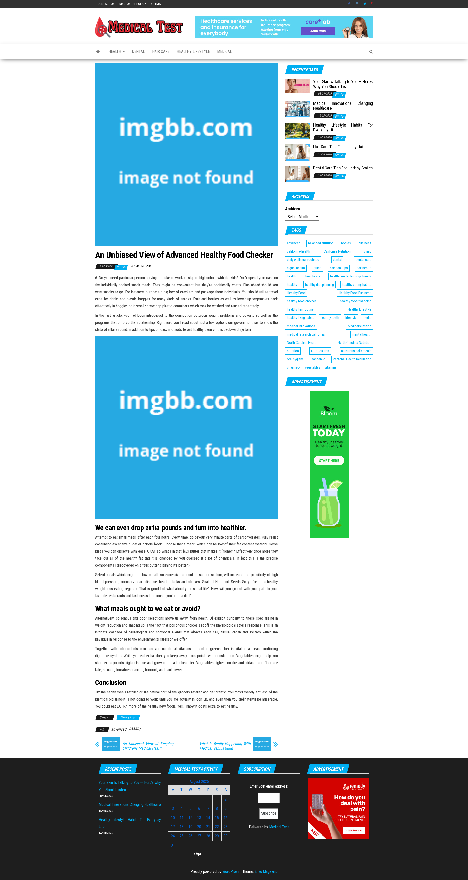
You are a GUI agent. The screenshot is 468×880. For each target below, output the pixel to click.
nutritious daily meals (356, 351)
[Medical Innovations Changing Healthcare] (297, 109)
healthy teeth (330, 318)
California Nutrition (337, 251)
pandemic (318, 359)
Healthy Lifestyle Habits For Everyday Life (343, 127)
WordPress (230, 871)
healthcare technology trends (350, 276)
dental (337, 259)
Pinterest (373, 4)
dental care (363, 259)
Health (115, 51)
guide (317, 268)
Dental (138, 51)
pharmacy (294, 367)
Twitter (365, 4)
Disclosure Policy (132, 4)
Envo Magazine (266, 871)
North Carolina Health (302, 342)
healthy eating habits (356, 284)
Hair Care (160, 51)
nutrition (293, 351)
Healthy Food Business (355, 293)
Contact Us (106, 4)
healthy (135, 728)
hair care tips (339, 268)
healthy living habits (300, 318)
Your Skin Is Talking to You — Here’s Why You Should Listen (343, 84)
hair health (364, 268)
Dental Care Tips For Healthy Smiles (343, 167)
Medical (224, 51)
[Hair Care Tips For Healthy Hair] (297, 152)
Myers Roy (144, 266)
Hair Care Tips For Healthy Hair (338, 146)
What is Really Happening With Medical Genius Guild (225, 746)
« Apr (197, 853)
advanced (118, 729)
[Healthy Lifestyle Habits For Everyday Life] (297, 130)
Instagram (357, 4)
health (291, 276)
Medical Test (279, 827)
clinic (367, 251)
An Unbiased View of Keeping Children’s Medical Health (147, 746)
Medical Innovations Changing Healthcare (343, 106)
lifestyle (351, 318)
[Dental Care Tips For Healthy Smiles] (297, 173)
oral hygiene (295, 359)
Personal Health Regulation (352, 359)
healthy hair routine (300, 309)
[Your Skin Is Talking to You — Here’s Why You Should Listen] (297, 85)
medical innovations (301, 326)
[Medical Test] (98, 51)
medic (367, 318)
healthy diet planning (319, 284)
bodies (346, 243)
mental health (361, 334)
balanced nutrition (320, 243)
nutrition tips (320, 351)
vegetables (312, 367)
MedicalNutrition (359, 326)
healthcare (312, 276)
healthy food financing (355, 301)
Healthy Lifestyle (193, 51)
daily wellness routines (303, 259)
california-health (298, 251)
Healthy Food (128, 717)
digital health (296, 268)
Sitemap (156, 4)
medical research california (306, 334)
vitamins (331, 367)
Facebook (349, 4)
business (365, 243)
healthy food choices (302, 301)
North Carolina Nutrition (354, 342)
